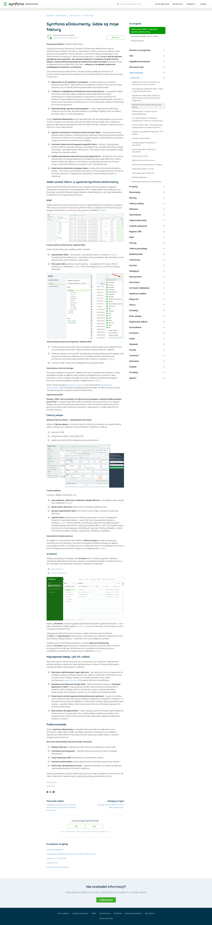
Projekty (133, 186)
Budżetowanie (136, 254)
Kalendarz (134, 361)
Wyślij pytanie (106, 900)
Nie (94, 826)
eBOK (94, 913)
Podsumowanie (137, 41)
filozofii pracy (81, 626)
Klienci (132, 305)
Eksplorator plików (138, 321)
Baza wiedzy (135, 316)
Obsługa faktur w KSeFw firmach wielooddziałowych (144, 112)
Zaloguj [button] (203, 4)
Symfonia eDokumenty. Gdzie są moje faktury (146, 106)
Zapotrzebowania (138, 220)
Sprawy (132, 198)
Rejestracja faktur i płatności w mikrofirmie (144, 150)
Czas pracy (134, 259)
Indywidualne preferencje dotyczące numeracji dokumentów (71, 854)
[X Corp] (50, 792)
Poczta (132, 350)
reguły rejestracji (71, 680)
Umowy (132, 243)
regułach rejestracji (77, 385)
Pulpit (132, 338)
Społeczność (178, 4)
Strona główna (63, 913)
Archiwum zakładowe (139, 288)
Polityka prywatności (80, 913)
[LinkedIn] (54, 792)
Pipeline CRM (135, 231)
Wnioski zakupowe (138, 226)
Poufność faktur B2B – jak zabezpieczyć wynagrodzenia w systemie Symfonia (147, 126)
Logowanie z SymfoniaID (56, 858)
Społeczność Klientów (133, 913)
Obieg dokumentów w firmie (143, 169)
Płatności (133, 209)
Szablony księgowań (55, 849)
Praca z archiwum (58, 573)
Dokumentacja (105, 913)
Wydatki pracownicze (139, 61)
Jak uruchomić (75, 15)
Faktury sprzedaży (138, 248)
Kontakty (133, 310)
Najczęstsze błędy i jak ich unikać (144, 36)
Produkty (133, 372)
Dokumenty (134, 192)
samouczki (51, 786)
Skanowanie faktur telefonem (143, 173)
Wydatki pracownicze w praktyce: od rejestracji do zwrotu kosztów (146, 83)
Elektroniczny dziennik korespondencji (146, 182)
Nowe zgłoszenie (162, 4)
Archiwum (134, 333)
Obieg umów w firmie (140, 156)
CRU (131, 56)
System (132, 378)
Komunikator (135, 327)
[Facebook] (47, 792)
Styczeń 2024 (52, 863)
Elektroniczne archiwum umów (143, 160)
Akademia (118, 913)
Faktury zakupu (136, 203)
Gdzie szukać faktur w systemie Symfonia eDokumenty (144, 30)
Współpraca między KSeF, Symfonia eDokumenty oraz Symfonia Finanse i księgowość (62, 807)
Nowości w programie (139, 50)
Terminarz (134, 355)
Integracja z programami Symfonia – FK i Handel (147, 133)
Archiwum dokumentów (141, 138)
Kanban (132, 366)
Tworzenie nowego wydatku (58, 867)
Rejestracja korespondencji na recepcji (147, 165)
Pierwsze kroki (57, 569)
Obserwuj (115, 37)
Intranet (133, 265)
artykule (103, 210)
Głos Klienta (149, 913)
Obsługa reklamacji (139, 177)
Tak (76, 826)
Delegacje (134, 271)
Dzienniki (133, 344)
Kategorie (190, 4)
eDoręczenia (135, 276)
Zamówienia (135, 214)
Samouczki (88, 15)
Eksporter (134, 299)
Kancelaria (134, 282)
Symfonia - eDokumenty (56, 15)
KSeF (131, 237)
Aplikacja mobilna (137, 293)
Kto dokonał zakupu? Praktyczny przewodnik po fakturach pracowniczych (147, 119)
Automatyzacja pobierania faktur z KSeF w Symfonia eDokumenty (147, 90)
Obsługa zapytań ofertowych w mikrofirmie (144, 144)
